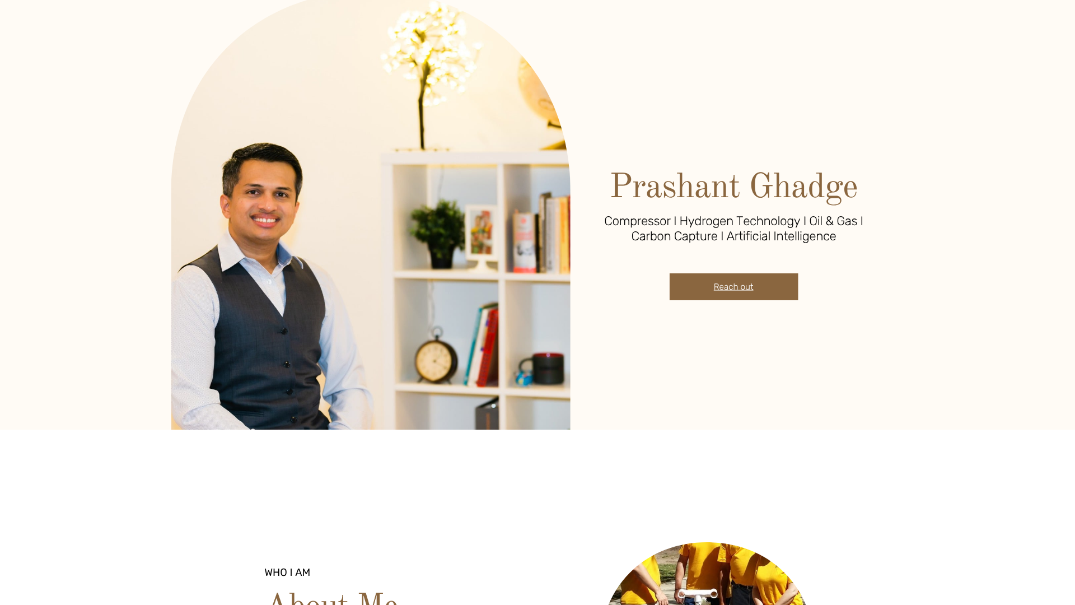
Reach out (734, 287)
